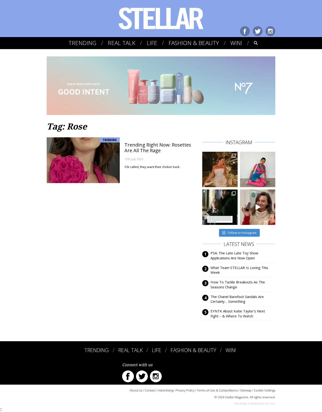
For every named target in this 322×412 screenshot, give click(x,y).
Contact (150, 390)
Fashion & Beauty (194, 43)
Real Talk (121, 43)
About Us (136, 390)
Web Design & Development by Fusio (254, 403)
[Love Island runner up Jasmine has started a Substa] (257, 169)
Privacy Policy (185, 390)
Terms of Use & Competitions (217, 390)
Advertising (165, 390)
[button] (252, 43)
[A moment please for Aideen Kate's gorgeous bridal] (220, 169)
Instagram (270, 31)
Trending (82, 43)
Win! (236, 43)
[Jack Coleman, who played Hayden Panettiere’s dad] (220, 207)
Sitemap (246, 390)
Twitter (258, 31)
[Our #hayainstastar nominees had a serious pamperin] (257, 207)
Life (152, 43)
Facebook (245, 31)
